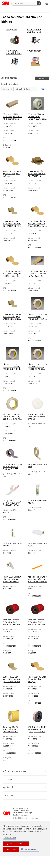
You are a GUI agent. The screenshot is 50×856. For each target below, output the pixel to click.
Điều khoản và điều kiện (22, 813)
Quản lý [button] (8, 787)
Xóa (42, 89)
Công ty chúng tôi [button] (15, 771)
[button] (29, 849)
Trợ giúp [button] (8, 795)
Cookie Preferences (20, 815)
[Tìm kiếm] (39, 3)
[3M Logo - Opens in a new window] (5, 3)
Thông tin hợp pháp (21, 808)
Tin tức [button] (8, 779)
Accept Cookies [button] (11, 849)
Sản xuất (6, 89)
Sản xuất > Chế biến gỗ (24, 89)
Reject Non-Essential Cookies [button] (16, 844)
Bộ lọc (41, 78)
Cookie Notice (10, 837)
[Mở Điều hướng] (46, 3)
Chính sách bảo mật (21, 810)
